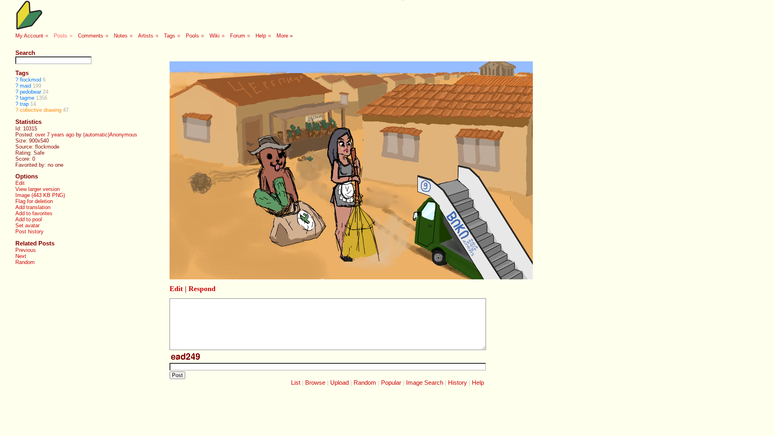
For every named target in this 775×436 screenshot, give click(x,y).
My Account (29, 36)
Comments (90, 36)
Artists (145, 36)
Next (20, 256)
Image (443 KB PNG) (40, 195)
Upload (339, 382)
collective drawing (40, 110)
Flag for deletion (34, 201)
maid (25, 86)
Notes (121, 36)
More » (284, 36)
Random (25, 262)
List (295, 382)
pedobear (30, 92)
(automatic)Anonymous (110, 135)
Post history (29, 231)
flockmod (30, 80)
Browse (315, 382)
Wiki (214, 36)
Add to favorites (33, 213)
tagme (27, 98)
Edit (20, 183)
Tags (169, 36)
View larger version (37, 189)
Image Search (424, 382)
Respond (202, 289)
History (457, 382)
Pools (192, 36)
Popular (391, 382)
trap (24, 104)
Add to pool (28, 219)
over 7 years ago (54, 135)
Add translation (32, 207)
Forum (237, 36)
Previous (25, 250)
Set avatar (27, 225)
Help (261, 36)
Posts (60, 36)
